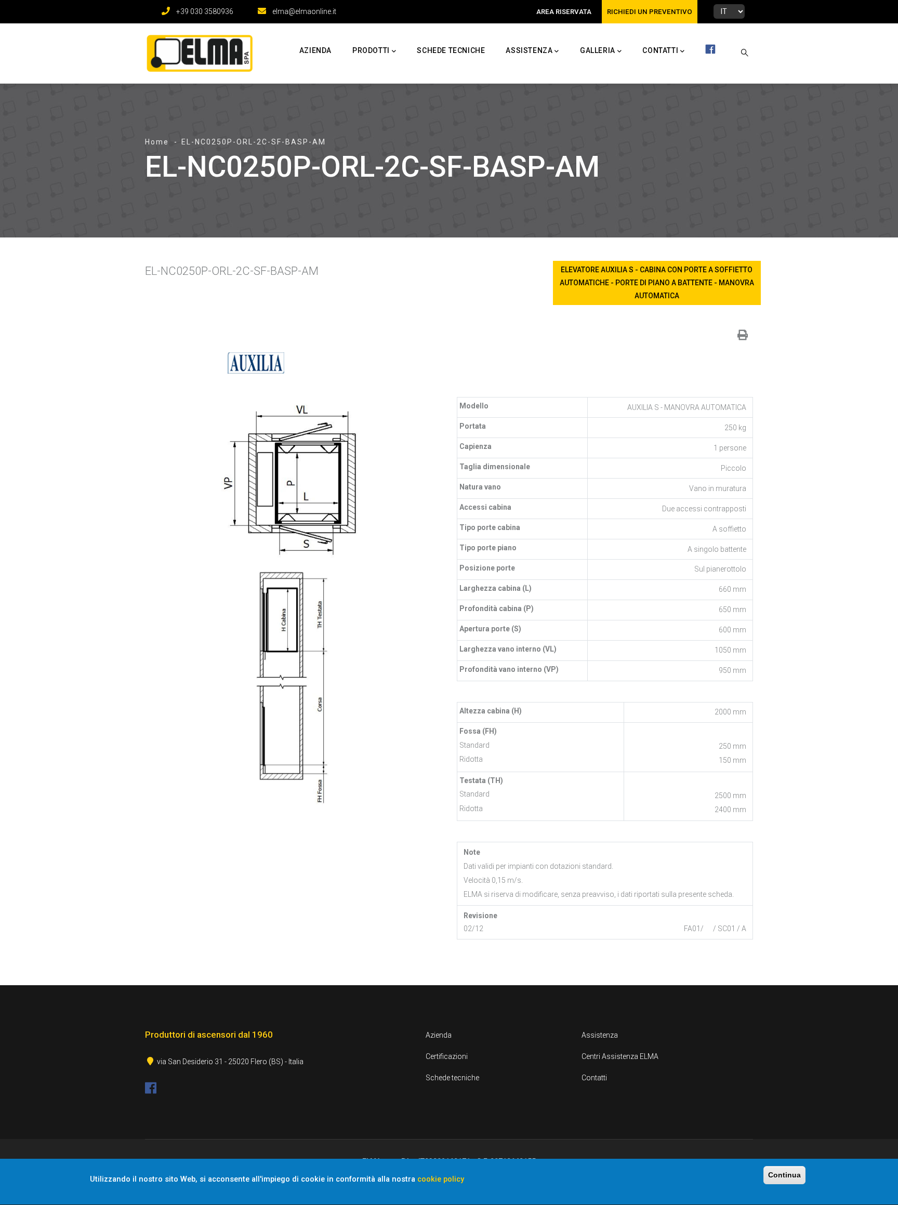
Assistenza (529, 50)
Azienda (315, 50)
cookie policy (440, 1179)
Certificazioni (447, 1056)
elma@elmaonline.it (304, 11)
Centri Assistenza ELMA (620, 1056)
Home (157, 142)
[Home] (197, 51)
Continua (784, 1175)
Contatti (660, 50)
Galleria (597, 50)
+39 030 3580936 (204, 11)
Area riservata (563, 12)
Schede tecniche (451, 50)
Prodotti (371, 50)
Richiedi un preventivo (649, 12)
